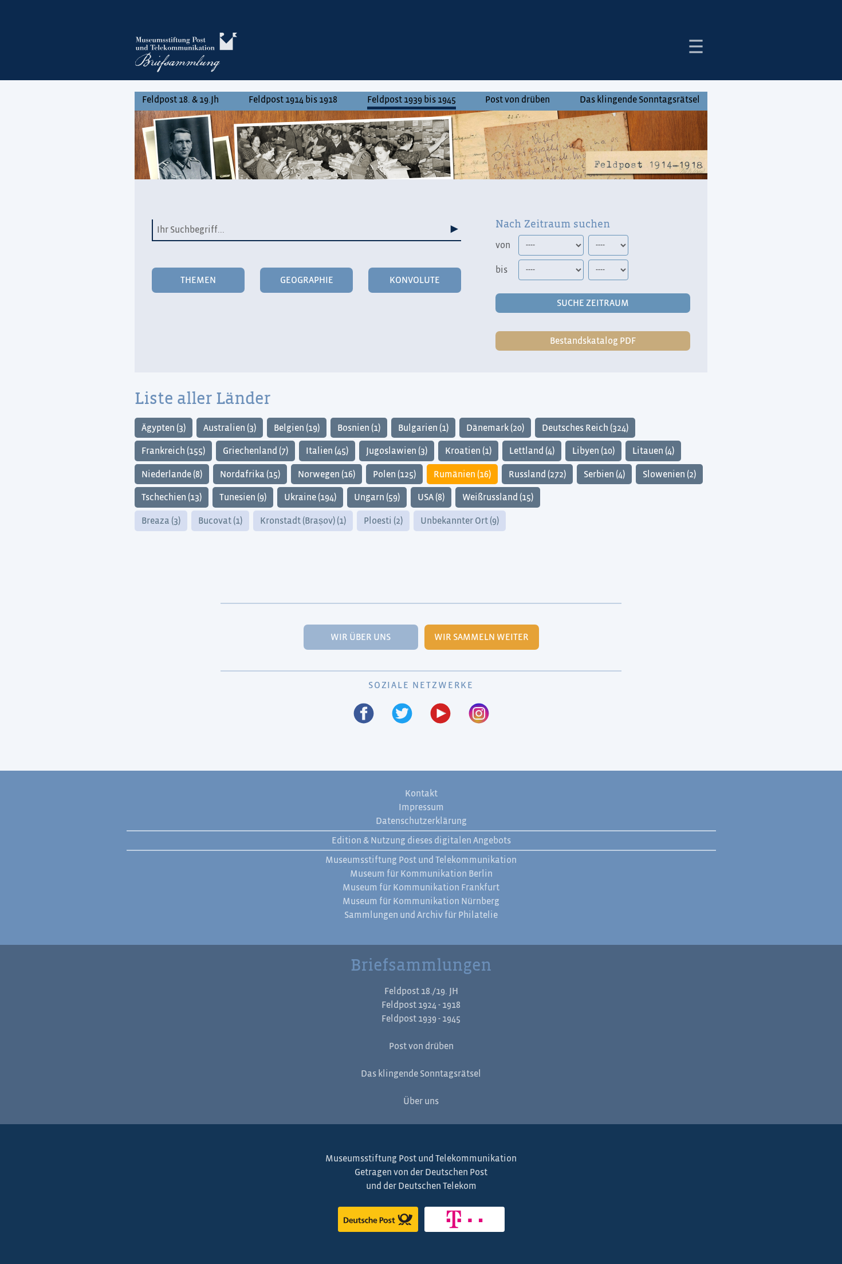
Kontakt (421, 793)
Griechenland (255, 451)
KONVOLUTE (414, 280)
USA (431, 497)
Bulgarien (423, 428)
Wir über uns (360, 637)
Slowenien (669, 474)
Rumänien (462, 474)
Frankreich (173, 451)
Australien (229, 428)
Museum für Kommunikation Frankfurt (421, 887)
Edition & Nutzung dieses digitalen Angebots (421, 840)
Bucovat (220, 520)
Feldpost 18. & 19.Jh (180, 99)
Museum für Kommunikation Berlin (421, 873)
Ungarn (377, 497)
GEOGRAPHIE (306, 280)
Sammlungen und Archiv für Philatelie (421, 915)
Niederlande (171, 474)
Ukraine (310, 497)
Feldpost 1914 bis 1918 (293, 99)
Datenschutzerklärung (421, 821)
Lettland (531, 451)
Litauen (653, 451)
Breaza (160, 520)
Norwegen (326, 474)
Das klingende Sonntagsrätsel (640, 99)
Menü (695, 46)
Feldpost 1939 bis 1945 (411, 99)
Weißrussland (497, 497)
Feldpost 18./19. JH (421, 991)
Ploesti (383, 520)
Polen (394, 474)
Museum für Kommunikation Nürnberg (421, 901)
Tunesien (242, 497)
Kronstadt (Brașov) (303, 520)
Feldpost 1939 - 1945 (421, 1018)
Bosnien (358, 428)
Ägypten (163, 428)
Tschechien (171, 497)
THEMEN (198, 280)
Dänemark (495, 428)
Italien (327, 451)
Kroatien (468, 451)
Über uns (421, 1101)
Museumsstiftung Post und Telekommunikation (421, 860)
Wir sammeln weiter (481, 637)
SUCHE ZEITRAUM (593, 303)
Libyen (593, 451)
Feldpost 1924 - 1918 (421, 1005)
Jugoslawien (396, 451)
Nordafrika (250, 474)
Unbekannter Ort (459, 520)
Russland (537, 474)
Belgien (297, 428)
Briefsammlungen (186, 54)
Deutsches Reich (585, 428)
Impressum (421, 807)
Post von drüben (517, 99)
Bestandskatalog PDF (593, 341)
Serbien (604, 474)
